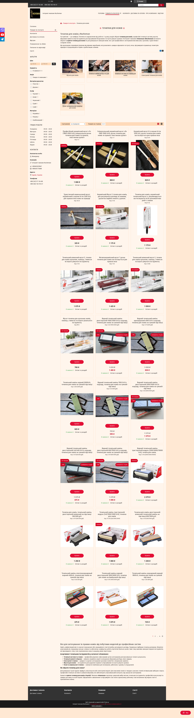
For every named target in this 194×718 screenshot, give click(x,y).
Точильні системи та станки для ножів (125, 74)
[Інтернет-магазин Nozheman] (35, 13)
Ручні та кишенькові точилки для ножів (72, 107)
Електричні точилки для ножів (152, 75)
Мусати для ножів (72, 75)
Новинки (101, 693)
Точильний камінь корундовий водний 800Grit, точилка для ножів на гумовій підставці (147, 575)
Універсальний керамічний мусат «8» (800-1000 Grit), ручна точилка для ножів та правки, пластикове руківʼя (112, 133)
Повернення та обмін (38, 44)
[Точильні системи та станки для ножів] (125, 67)
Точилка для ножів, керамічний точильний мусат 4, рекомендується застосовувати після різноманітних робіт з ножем (147, 197)
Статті (32, 51)
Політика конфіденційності (113, 704)
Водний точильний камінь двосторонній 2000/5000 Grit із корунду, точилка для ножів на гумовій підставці (147, 385)
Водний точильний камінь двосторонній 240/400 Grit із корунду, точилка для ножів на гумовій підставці (77, 450)
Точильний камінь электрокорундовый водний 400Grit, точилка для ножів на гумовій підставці (77, 575)
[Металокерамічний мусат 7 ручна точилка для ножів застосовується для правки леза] (112, 281)
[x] (162, 51)
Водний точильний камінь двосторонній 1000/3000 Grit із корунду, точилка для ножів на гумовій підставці (112, 321)
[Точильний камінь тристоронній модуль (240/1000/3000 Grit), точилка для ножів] (112, 536)
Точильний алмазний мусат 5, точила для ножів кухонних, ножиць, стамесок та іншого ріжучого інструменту (77, 260)
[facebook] (160, 51)
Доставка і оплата (36, 693)
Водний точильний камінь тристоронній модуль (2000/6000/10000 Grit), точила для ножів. (147, 450)
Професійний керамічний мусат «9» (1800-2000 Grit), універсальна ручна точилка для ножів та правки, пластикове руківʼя (77, 134)
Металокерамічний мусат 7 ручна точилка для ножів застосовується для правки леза (112, 260)
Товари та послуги (112, 13)
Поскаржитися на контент (97, 704)
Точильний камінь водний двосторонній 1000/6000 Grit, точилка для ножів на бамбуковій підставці (112, 575)
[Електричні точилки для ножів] (152, 67)
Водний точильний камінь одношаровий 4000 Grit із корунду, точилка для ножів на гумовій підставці (147, 321)
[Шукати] (161, 5)
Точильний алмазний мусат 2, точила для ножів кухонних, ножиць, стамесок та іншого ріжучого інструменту (147, 260)
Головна (101, 13)
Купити (76, 177)
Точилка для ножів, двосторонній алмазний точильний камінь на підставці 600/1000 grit (147, 514)
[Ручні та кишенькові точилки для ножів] (72, 100)
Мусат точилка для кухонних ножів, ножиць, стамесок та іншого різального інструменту (77, 321)
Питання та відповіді (37, 47)
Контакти (126, 13)
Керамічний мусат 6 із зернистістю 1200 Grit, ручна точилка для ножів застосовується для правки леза (147, 133)
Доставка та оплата (138, 13)
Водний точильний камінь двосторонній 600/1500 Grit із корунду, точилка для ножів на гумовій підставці (112, 450)
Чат (187, 713)
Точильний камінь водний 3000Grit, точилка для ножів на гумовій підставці (77, 383)
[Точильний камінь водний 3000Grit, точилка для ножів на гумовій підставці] (76, 404)
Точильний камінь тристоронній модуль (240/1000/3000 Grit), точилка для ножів (112, 514)
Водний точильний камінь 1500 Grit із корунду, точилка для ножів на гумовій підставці (112, 384)
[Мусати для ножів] (72, 67)
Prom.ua (106, 702)
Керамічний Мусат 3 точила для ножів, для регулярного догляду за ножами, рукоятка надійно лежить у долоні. (112, 196)
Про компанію (151, 13)
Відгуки (160, 13)
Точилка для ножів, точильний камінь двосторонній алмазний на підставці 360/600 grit (77, 514)
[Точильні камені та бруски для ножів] (99, 67)
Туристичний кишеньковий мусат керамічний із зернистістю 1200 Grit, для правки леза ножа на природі (77, 196)
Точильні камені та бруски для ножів (99, 74)
